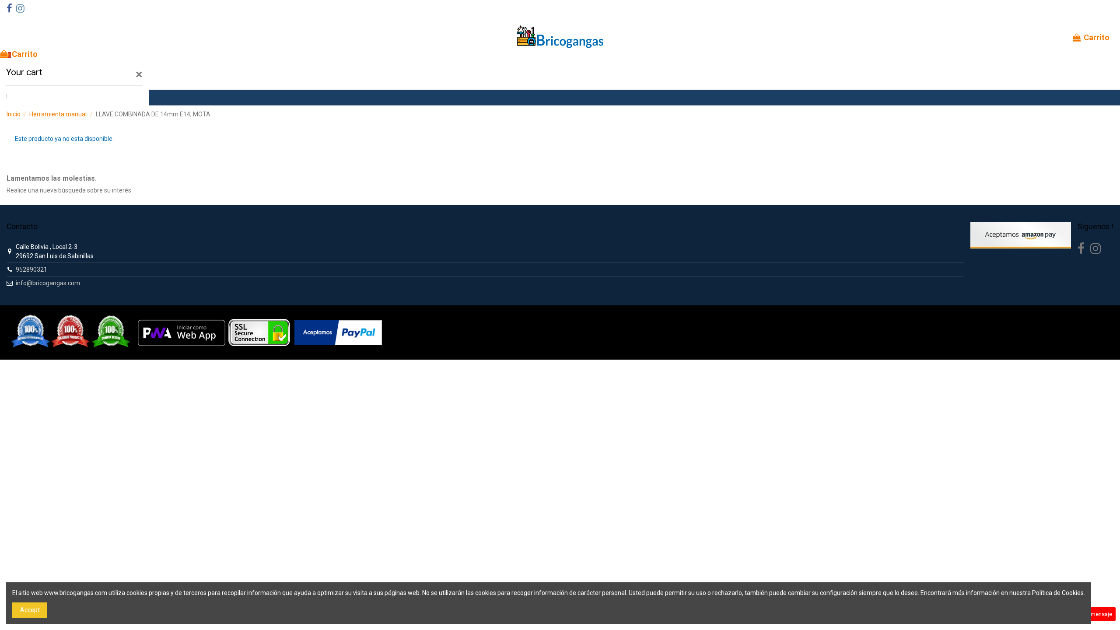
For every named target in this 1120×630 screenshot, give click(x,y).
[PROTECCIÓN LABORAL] (120, 97)
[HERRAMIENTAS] (15, 97)
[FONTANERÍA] (50, 97)
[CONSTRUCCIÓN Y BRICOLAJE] (68, 97)
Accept (30, 609)
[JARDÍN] (85, 97)
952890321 (31, 269)
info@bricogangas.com (48, 283)
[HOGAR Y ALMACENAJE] (103, 97)
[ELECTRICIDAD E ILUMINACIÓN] (33, 97)
